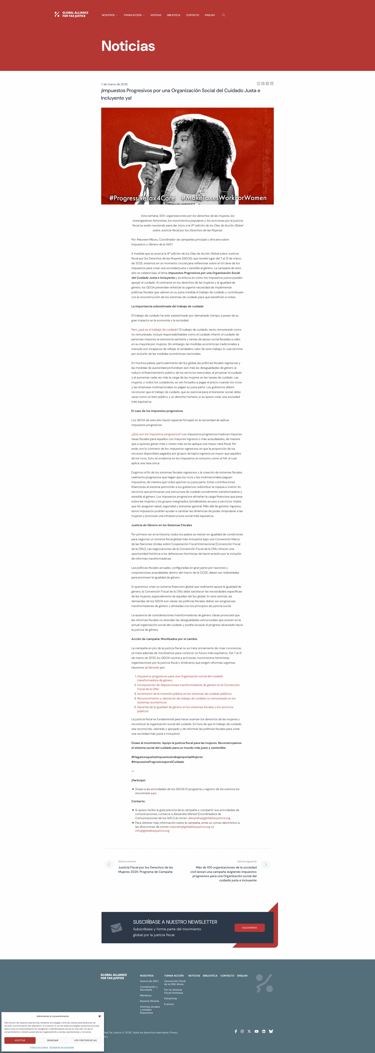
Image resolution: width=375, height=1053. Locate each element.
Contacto (192, 15)
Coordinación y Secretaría (149, 988)
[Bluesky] (271, 1031)
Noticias (156, 15)
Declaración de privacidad (61, 1047)
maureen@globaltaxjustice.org (189, 827)
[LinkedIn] (263, 1031)
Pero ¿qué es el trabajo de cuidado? (155, 329)
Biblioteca (173, 15)
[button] (99, 1016)
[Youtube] (257, 1031)
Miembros (146, 995)
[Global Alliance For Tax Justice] (114, 977)
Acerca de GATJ (149, 981)
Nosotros (147, 975)
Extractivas (170, 998)
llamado (154, 667)
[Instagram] (242, 1031)
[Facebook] (236, 1031)
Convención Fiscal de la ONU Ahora (174, 982)
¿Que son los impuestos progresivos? (156, 434)
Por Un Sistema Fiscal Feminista (173, 991)
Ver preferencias (85, 1040)
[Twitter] (249, 1031)
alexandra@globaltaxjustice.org (209, 818)
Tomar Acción (174, 975)
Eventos (169, 1004)
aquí (153, 793)
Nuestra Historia (149, 1001)
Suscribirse (249, 927)
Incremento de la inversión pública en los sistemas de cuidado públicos (184, 694)
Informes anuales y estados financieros (150, 1009)
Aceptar (20, 1040)
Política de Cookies (39, 1047)
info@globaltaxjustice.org (152, 831)
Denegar (52, 1040)
